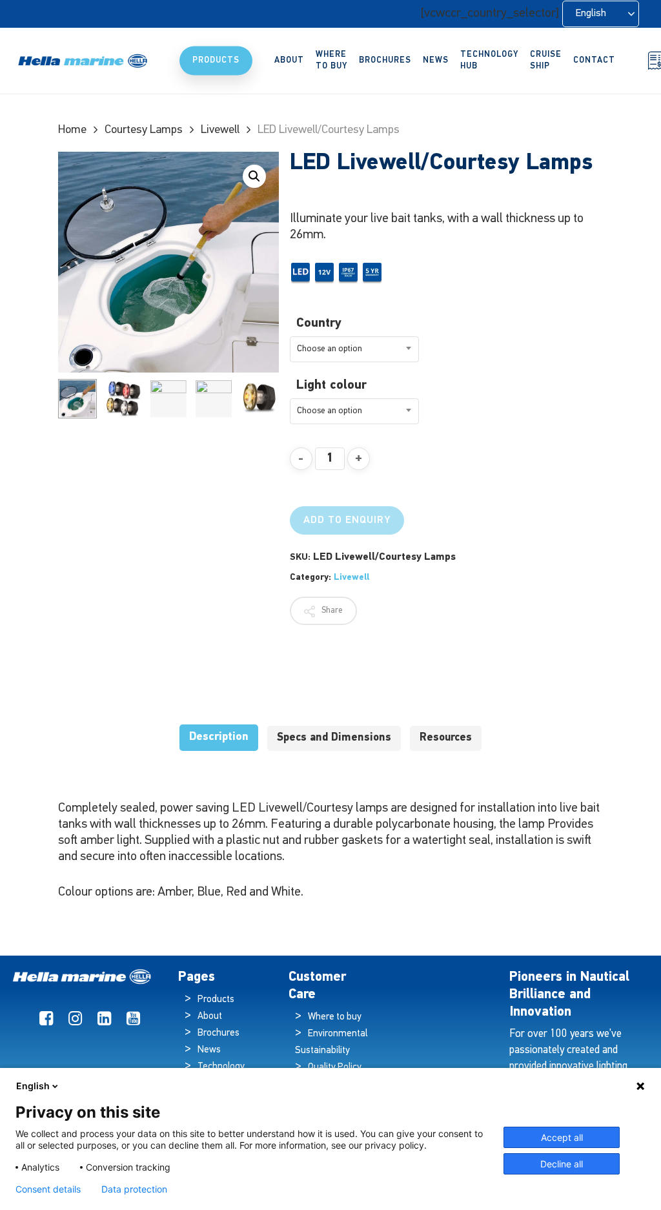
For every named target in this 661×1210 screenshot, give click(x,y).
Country (318, 323)
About (210, 1016)
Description (219, 737)
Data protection (134, 1189)
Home (72, 130)
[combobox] (354, 349)
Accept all (562, 1137)
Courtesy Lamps (144, 130)
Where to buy (334, 1017)
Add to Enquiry (347, 520)
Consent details (48, 1189)
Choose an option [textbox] (329, 349)
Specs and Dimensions (334, 737)
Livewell (220, 130)
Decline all (561, 1163)
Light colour (331, 385)
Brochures (218, 1033)
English (33, 1085)
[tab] (218, 738)
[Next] (258, 398)
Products (216, 1000)
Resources (446, 737)
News (209, 1050)
